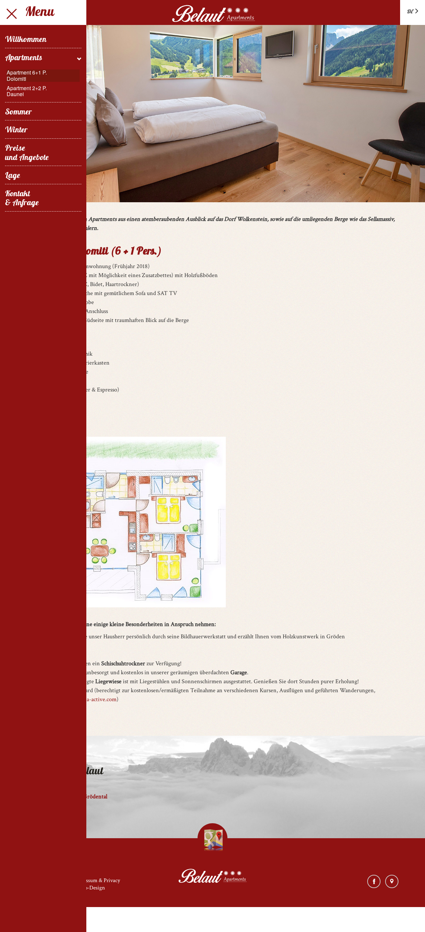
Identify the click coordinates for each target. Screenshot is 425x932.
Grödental (95, 796)
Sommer (18, 112)
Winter (16, 130)
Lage (12, 176)
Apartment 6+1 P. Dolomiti (27, 76)
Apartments (23, 58)
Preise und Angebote (27, 153)
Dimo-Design (90, 887)
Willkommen (25, 40)
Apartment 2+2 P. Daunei (27, 91)
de (410, 12)
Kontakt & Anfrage (22, 199)
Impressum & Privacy (96, 880)
